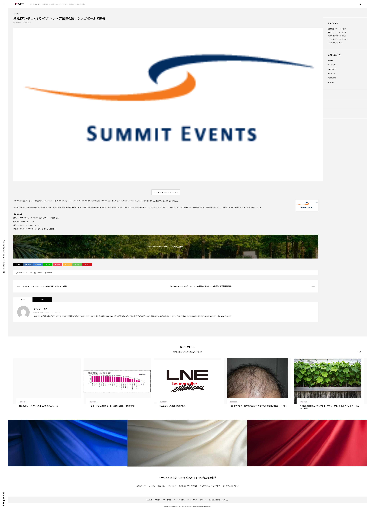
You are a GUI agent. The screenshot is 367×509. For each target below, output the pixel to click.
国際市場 (49, 272)
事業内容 (157, 500)
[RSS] (3, 505)
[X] (3, 495)
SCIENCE (331, 82)
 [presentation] (359, 352)
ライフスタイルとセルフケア (338, 39)
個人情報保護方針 (214, 500)
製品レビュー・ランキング (337, 32)
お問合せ (225, 500)
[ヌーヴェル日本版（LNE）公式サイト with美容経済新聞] (19, 4)
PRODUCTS (332, 78)
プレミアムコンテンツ (335, 42)
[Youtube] (4, 500)
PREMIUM (331, 73)
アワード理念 (167, 500)
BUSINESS (39, 272)
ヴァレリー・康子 (27, 272)
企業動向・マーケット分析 (337, 29)
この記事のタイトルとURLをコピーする (166, 192)
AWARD (330, 60)
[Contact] (3, 503)
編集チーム (203, 500)
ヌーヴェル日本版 (179, 500)
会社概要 (149, 500)
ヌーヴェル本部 (192, 500)
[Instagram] (3, 493)
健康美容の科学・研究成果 (337, 36)
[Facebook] (3, 498)
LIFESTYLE (332, 69)
